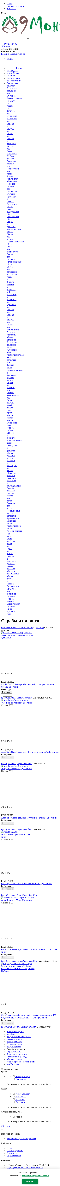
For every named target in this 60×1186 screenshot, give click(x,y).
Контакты (11, 8)
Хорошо (30, 1181)
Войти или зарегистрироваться (21, 1138)
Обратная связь (14, 1155)
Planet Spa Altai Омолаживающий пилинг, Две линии (26, 883)
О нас (9, 3)
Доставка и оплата (15, 6)
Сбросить (5, 1126)
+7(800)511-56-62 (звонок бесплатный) (25, 1167)
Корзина (5, 54)
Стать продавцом (15, 1150)
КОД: (3, 682)
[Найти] (28, 38)
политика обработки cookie (35, 1176)
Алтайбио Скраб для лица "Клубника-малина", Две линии (29, 818)
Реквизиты (12, 1153)
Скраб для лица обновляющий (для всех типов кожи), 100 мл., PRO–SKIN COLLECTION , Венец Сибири (28, 1016)
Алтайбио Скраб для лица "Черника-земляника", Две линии (30, 752)
